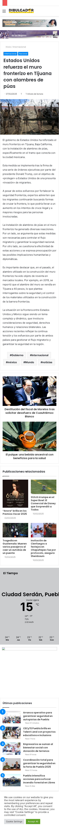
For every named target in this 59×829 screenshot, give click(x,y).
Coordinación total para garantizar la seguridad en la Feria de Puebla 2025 (39, 763)
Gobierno (17, 355)
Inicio (8, 46)
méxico (12, 362)
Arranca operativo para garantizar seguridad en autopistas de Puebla (38, 716)
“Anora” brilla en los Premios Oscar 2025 (15, 512)
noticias (47, 362)
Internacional (19, 46)
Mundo (29, 362)
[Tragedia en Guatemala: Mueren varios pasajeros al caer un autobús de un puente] (15, 530)
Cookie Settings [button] (14, 821)
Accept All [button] (33, 821)
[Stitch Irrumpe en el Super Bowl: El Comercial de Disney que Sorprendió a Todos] (43, 487)
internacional (40, 355)
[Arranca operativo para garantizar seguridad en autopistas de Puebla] (12, 717)
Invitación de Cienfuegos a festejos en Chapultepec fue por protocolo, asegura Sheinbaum (43, 548)
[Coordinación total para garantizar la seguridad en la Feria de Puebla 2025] (12, 764)
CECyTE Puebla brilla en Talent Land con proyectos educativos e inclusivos (39, 732)
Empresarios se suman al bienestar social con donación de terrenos (38, 747)
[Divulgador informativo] (21, 11)
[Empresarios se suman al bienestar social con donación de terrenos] (12, 748)
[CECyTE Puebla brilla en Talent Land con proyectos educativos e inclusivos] (12, 733)
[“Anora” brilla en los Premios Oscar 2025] (15, 494)
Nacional (23, 53)
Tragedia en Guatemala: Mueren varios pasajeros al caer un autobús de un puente (15, 547)
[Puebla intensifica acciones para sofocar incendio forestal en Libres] (12, 780)
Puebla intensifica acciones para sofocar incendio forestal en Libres (39, 779)
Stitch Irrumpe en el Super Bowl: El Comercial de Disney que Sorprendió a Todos (43, 503)
